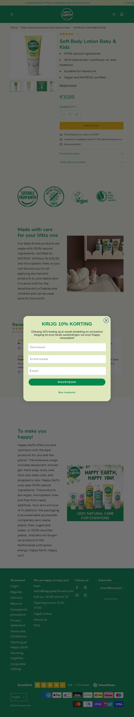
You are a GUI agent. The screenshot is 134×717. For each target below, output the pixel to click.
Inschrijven (67, 381)
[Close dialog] (106, 320)
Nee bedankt (67, 392)
